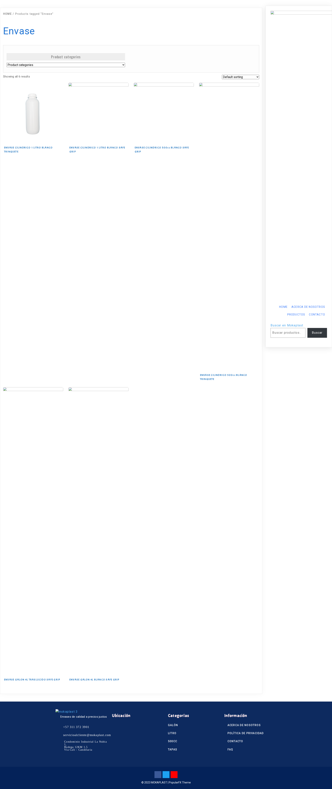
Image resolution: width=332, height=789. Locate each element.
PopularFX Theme (180, 782)
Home (7, 13)
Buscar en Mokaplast (287, 325)
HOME (283, 306)
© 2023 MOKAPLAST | (155, 782)
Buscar (317, 332)
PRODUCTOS (296, 314)
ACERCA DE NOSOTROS (308, 306)
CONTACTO (317, 314)
